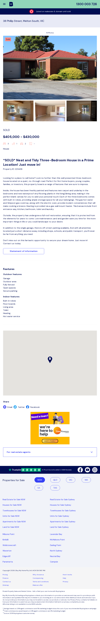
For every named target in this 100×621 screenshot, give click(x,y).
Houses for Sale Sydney (60, 505)
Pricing (5, 575)
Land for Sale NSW (11, 527)
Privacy (65, 582)
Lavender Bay (56, 534)
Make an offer (38, 585)
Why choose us (38, 575)
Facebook (35, 407)
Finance (5, 578)
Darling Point (55, 545)
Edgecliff (6, 556)
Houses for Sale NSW (12, 505)
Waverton (7, 550)
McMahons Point (57, 539)
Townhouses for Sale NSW (14, 510)
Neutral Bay (55, 556)
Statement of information (24, 251)
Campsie (54, 561)
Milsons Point (8, 534)
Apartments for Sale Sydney (62, 521)
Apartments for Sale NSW (14, 521)
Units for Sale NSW (11, 516)
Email (9, 407)
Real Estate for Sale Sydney (62, 499)
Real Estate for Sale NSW (14, 499)
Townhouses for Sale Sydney (63, 510)
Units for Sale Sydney (59, 516)
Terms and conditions (41, 582)
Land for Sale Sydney (59, 527)
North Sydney (56, 550)
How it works (67, 575)
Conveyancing (38, 578)
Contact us (7, 582)
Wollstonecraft (9, 545)
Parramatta (8, 561)
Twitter (21, 407)
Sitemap (6, 585)
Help (64, 578)
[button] (6, 4)
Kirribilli (5, 539)
